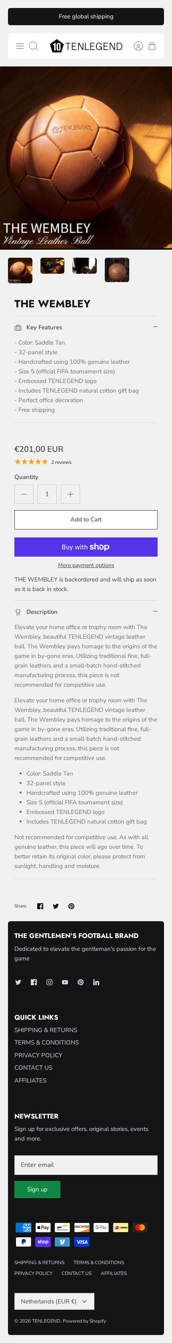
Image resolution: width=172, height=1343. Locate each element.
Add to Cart (86, 519)
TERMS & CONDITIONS (46, 1042)
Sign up (37, 1189)
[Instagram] (49, 982)
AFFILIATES (30, 1080)
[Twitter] (18, 982)
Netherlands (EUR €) (49, 1301)
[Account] (134, 46)
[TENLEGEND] (86, 45)
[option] (86, 158)
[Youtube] (65, 982)
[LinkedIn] (96, 982)
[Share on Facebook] (40, 906)
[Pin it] (71, 906)
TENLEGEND (46, 1321)
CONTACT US (33, 1068)
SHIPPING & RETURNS (45, 1030)
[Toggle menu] (20, 46)
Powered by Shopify (84, 1321)
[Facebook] (34, 982)
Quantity (26, 477)
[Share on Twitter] (56, 906)
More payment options (86, 565)
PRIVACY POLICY (38, 1055)
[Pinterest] (80, 982)
